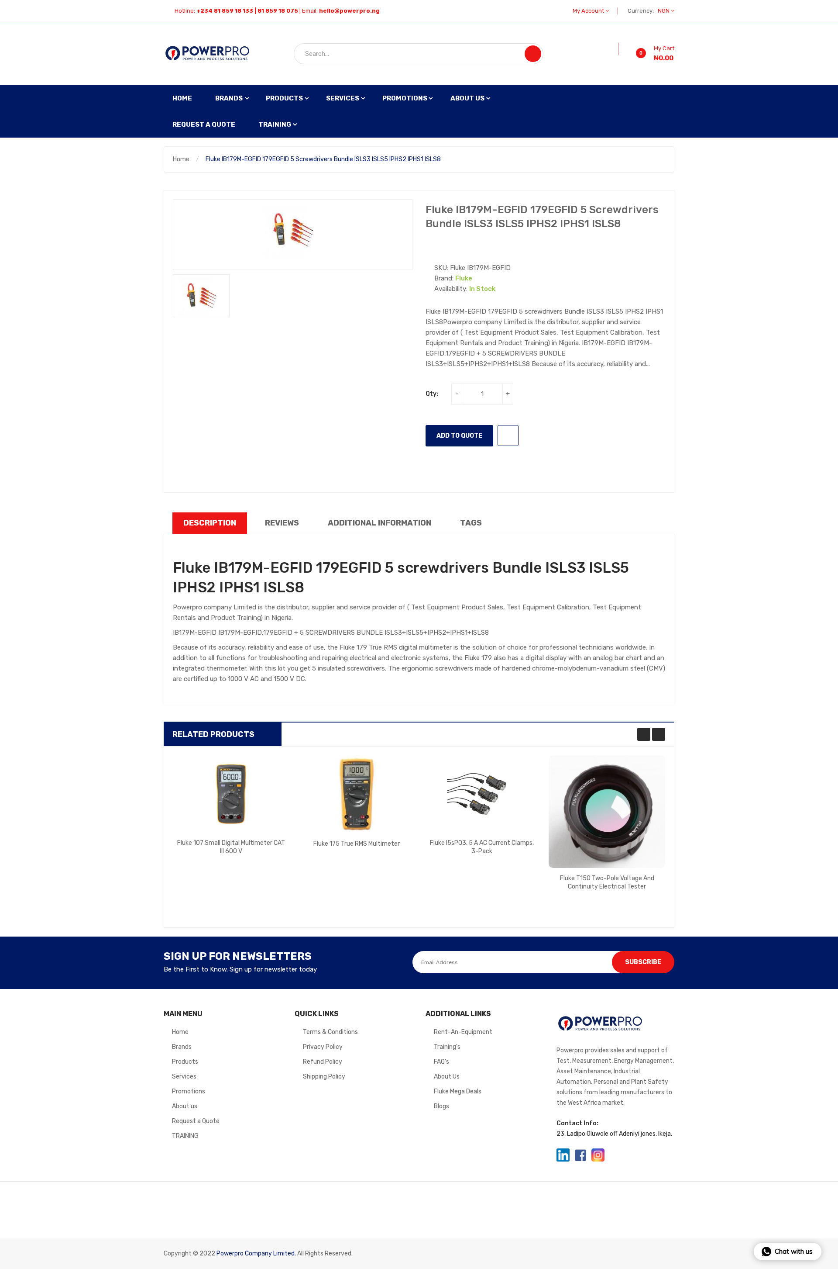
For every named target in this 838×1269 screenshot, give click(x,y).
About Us (447, 1076)
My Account (589, 10)
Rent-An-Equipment (463, 1032)
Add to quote (459, 435)
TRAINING (185, 1136)
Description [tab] (209, 523)
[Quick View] (231, 794)
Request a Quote (196, 1121)
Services (184, 1076)
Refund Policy (322, 1061)
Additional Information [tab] (379, 523)
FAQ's (441, 1061)
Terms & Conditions (330, 1032)
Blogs (441, 1106)
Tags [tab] (471, 523)
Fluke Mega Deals (457, 1091)
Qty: (432, 394)
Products (185, 1061)
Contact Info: (577, 1123)
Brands (182, 1047)
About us (184, 1106)
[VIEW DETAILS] (264, 857)
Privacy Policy (323, 1047)
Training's (447, 1047)
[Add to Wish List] (613, 49)
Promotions (188, 1091)
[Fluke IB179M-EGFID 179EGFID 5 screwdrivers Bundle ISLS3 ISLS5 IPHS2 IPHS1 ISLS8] (201, 295)
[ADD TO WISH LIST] (508, 435)
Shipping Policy (324, 1076)
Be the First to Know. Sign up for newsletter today (240, 969)
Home (181, 159)
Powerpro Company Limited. (256, 1253)
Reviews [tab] (282, 523)
